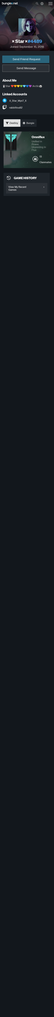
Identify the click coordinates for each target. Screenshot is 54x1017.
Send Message (26, 68)
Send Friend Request (26, 59)
